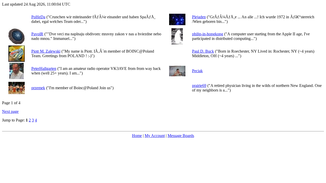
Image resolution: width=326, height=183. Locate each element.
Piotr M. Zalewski (45, 51)
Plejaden (199, 17)
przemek (38, 88)
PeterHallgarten (43, 68)
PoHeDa (38, 17)
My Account (155, 135)
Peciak (197, 71)
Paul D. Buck (203, 51)
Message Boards (181, 135)
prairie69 (199, 85)
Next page (10, 111)
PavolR (37, 34)
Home (137, 135)
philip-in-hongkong (207, 34)
